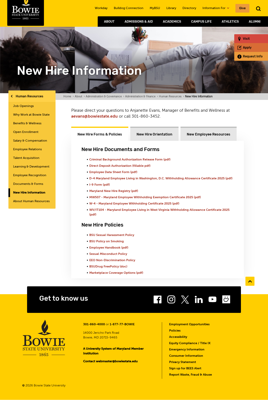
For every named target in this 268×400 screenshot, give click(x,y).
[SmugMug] (226, 301)
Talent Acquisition (26, 158)
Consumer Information (186, 356)
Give (242, 8)
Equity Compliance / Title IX (190, 343)
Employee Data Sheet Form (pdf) (113, 172)
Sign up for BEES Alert (185, 368)
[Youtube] (212, 301)
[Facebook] (157, 301)
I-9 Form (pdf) (99, 184)
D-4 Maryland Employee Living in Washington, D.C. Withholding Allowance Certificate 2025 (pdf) (160, 178)
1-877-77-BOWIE (122, 324)
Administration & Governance (105, 96)
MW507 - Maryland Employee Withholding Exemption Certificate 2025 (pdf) (145, 197)
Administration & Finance (141, 96)
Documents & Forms (28, 184)
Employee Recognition (29, 175)
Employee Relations (27, 149)
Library (171, 8)
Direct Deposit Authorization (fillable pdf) (119, 166)
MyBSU (155, 8)
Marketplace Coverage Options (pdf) (116, 273)
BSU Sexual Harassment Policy (111, 235)
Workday (101, 8)
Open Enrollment (25, 132)
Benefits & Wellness (27, 123)
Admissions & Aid (139, 21)
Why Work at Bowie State (31, 114)
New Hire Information (29, 192)
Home (68, 96)
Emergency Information (186, 349)
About (109, 21)
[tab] (99, 134)
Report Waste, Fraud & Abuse (190, 374)
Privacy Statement (182, 362)
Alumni (255, 21)
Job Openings (23, 106)
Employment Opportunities (189, 324)
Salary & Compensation (30, 140)
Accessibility (178, 337)
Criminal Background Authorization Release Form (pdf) (129, 159)
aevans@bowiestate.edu (94, 116)
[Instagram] (171, 301)
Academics (172, 21)
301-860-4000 (94, 324)
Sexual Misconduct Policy (108, 254)
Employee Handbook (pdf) (108, 247)
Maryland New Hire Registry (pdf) (113, 191)
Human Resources (29, 96)
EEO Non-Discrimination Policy (112, 260)
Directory (189, 8)
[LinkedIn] (199, 301)
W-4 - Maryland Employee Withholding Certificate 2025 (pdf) (134, 203)
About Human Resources (31, 201)
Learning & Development (31, 166)
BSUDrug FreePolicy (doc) (108, 266)
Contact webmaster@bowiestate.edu (110, 361)
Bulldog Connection (128, 8)
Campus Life (201, 21)
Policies (174, 330)
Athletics (230, 21)
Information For (214, 8)
